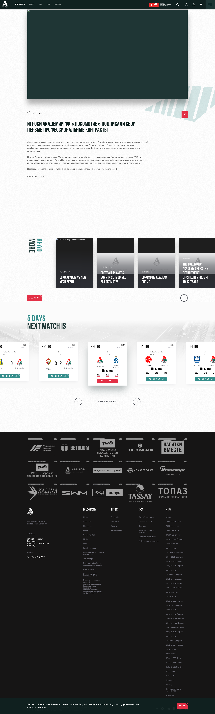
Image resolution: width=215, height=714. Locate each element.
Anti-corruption (89, 559)
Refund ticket (116, 530)
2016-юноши (171, 596)
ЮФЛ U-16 (170, 676)
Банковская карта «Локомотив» (173, 690)
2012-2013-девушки (174, 579)
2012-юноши (171, 548)
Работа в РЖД (89, 569)
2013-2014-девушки (174, 640)
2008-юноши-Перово (175, 623)
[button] (85, 298)
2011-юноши (171, 649)
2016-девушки (172, 544)
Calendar (87, 522)
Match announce (107, 402)
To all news (37, 113)
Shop (40, 5)
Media (85, 539)
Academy (57, 5)
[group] (74, 263)
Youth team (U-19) (173, 522)
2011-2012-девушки (174, 561)
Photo (85, 544)
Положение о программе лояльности (93, 553)
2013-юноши (171, 636)
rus (201, 5)
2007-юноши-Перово (175, 627)
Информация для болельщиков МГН (90, 575)
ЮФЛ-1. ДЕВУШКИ (173, 658)
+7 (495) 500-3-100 (36, 557)
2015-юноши (171, 570)
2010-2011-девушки (174, 583)
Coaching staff (89, 535)
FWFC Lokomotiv (173, 535)
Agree (182, 706)
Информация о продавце (149, 541)
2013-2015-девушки (174, 605)
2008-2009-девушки (174, 588)
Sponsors (170, 680)
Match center (58, 376)
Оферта (114, 526)
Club (48, 5)
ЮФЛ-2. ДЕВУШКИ (173, 667)
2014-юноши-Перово (174, 614)
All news (34, 298)
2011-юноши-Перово (174, 645)
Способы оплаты (145, 522)
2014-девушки (172, 592)
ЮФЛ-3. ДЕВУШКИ (174, 663)
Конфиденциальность (147, 537)
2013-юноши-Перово (174, 632)
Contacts (170, 695)
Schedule (115, 517)
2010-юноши (171, 654)
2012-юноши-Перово (174, 539)
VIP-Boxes (115, 522)
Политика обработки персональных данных (92, 564)
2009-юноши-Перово (175, 618)
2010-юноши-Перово (174, 552)
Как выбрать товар (146, 517)
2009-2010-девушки (174, 557)
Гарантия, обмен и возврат (146, 531)
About (168, 517)
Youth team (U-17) (173, 530)
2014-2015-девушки (174, 574)
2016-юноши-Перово (174, 601)
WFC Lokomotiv (173, 526)
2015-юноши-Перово (174, 566)
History (169, 685)
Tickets (31, 5)
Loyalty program (90, 548)
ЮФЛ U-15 (170, 671)
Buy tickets (107, 381)
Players (86, 530)
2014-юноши (171, 610)
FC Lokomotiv (20, 5)
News (85, 517)
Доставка (142, 526)
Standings (87, 526)
